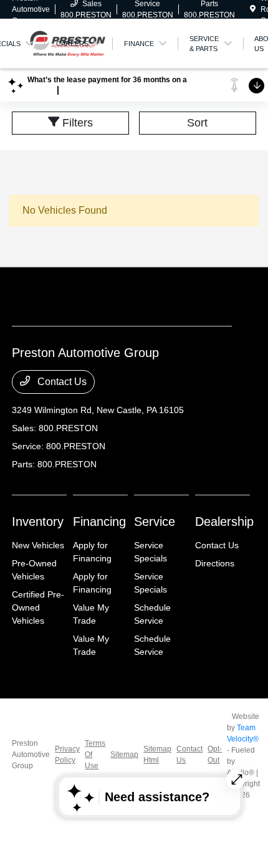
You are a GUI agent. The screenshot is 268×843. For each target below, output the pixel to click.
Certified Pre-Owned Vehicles (38, 607)
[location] (253, 9)
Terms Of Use (95, 754)
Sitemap (124, 754)
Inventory (38, 521)
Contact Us (61, 381)
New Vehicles (38, 545)
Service (154, 521)
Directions (214, 563)
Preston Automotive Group (31, 754)
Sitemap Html (157, 754)
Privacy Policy (67, 754)
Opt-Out (215, 754)
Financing (99, 521)
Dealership (224, 521)
